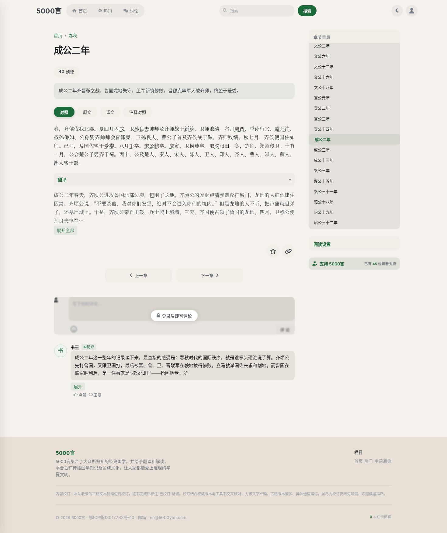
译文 (110, 112)
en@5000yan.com (168, 517)
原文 (87, 112)
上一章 (141, 275)
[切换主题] (397, 10)
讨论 (134, 10)
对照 (64, 112)
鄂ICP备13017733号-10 (111, 517)
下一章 (207, 275)
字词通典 (382, 461)
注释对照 (137, 112)
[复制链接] (288, 251)
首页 (82, 10)
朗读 (70, 72)
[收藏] (273, 251)
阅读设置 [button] (322, 244)
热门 (107, 10)
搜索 (307, 11)
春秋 (73, 35)
